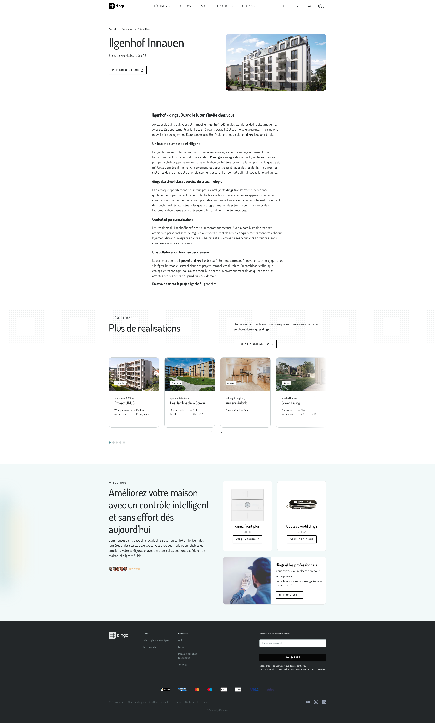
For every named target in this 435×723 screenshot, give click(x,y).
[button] (161, 6)
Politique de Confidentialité (186, 702)
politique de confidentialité (293, 665)
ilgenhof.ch (209, 283)
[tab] (110, 442)
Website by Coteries (217, 710)
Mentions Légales (137, 702)
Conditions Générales (159, 702)
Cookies (207, 702)
